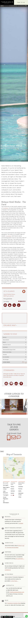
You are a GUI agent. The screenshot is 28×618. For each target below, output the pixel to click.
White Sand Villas (14, 352)
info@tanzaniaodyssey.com (16, 592)
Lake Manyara (5, 492)
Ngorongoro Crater (6, 488)
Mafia (19, 491)
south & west (13, 483)
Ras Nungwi (14, 359)
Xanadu (14, 354)
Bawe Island (14, 339)
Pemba (20, 489)
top (23, 362)
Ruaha (12, 489)
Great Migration (5, 498)
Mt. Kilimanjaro (6, 501)
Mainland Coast (20, 494)
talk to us (21, 2)
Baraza (14, 337)
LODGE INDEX (6, 362)
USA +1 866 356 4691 (21, 5)
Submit (2, 451)
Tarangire (5, 495)
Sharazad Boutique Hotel (14, 349)
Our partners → (20, 558)
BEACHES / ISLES (21, 483)
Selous (12, 486)
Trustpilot (20, 523)
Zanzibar (5, 208)
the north (5, 483)
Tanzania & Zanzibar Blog (13, 603)
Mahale (13, 491)
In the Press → (14, 581)
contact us (8, 570)
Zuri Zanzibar (14, 357)
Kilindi (14, 342)
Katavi (12, 493)
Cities (19, 497)
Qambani (14, 347)
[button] (1, 406)
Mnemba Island (14, 344)
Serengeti (5, 485)
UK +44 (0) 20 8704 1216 (13, 5)
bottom (25, 362)
